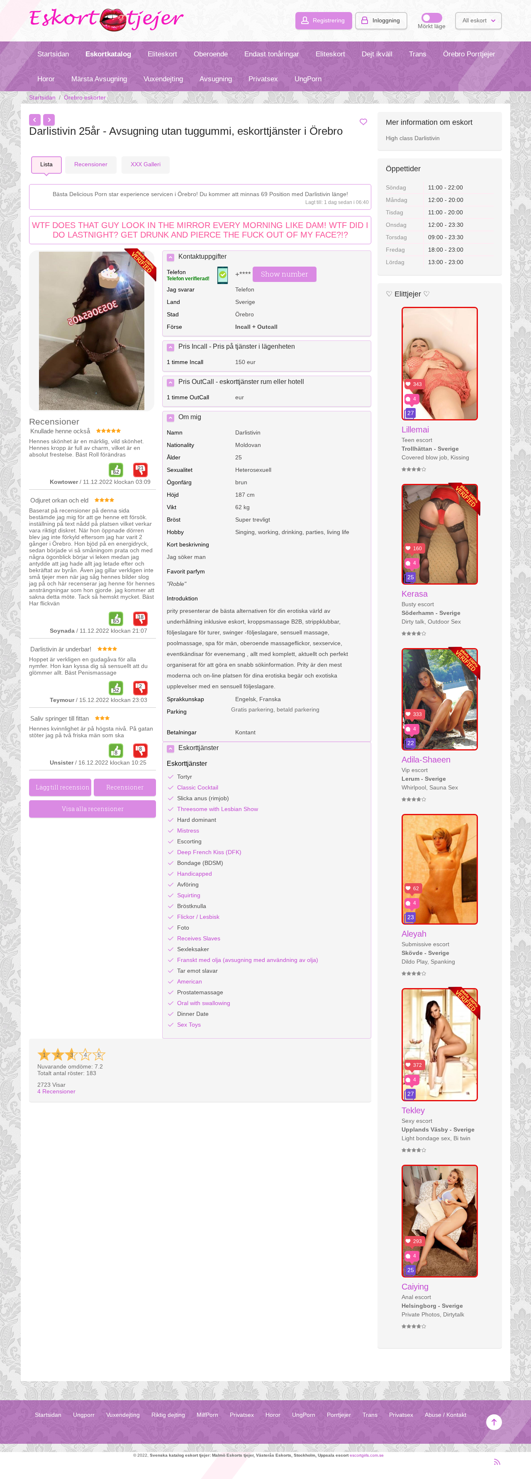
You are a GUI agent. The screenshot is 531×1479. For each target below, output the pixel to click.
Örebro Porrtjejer (469, 54)
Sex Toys (189, 1024)
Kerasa (415, 593)
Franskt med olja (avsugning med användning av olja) (247, 960)
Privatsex (263, 79)
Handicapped (194, 873)
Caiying (415, 1286)
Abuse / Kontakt (445, 1414)
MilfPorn (207, 1414)
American (189, 981)
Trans (417, 54)
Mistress (188, 830)
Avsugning (216, 79)
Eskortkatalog (108, 54)
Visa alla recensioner (93, 809)
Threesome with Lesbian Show (217, 809)
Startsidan (53, 54)
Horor (46, 79)
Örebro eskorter (85, 97)
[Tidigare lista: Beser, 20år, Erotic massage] (35, 120)
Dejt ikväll (377, 54)
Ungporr (84, 1414)
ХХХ (146, 164)
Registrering (329, 20)
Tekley (413, 1110)
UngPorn (308, 79)
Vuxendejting (163, 79)
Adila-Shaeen (426, 759)
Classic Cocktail (197, 787)
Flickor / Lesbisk (198, 916)
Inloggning (386, 20)
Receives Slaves (198, 938)
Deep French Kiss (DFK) (209, 852)
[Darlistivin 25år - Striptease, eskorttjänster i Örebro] (91, 331)
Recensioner (56, 1091)
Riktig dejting (168, 1414)
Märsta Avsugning (99, 79)
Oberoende (211, 54)
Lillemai (415, 429)
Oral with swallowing (203, 1003)
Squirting (188, 895)
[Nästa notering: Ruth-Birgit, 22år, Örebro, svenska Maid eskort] (49, 120)
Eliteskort (162, 54)
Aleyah (414, 933)
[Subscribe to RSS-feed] (494, 1465)
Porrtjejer (339, 1414)
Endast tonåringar (271, 54)
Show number (284, 274)
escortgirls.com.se (367, 1455)
